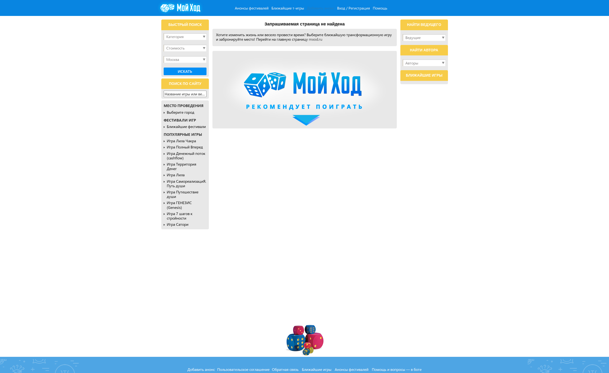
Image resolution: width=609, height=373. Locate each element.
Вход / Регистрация (353, 7)
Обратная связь (285, 369)
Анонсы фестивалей (252, 7)
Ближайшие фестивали (186, 126)
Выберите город (180, 112)
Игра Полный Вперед (185, 147)
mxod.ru (315, 39)
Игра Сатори (177, 224)
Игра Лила (176, 174)
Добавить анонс (320, 7)
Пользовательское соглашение (243, 369)
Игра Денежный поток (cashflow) (186, 155)
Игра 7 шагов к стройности (179, 215)
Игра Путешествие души (182, 194)
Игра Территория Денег (181, 166)
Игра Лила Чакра (181, 140)
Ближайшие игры (316, 369)
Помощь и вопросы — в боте (397, 369)
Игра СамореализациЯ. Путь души (186, 183)
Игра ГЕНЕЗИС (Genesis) (179, 204)
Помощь (380, 7)
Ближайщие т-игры (287, 7)
